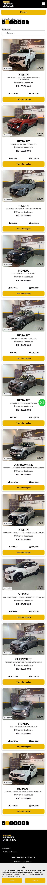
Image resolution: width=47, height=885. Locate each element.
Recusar (35, 880)
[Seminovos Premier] (8, 4)
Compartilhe (9, 68)
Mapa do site (5, 848)
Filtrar (24, 12)
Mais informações (24, 99)
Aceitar (12, 880)
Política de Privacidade (12, 874)
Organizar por (6, 29)
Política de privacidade (10, 852)
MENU (43, 6)
